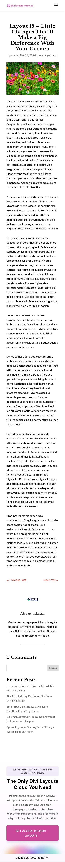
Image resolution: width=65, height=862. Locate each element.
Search (53, 668)
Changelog (22, 858)
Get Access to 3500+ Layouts (31, 833)
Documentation (39, 858)
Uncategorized (47, 55)
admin (14, 55)
